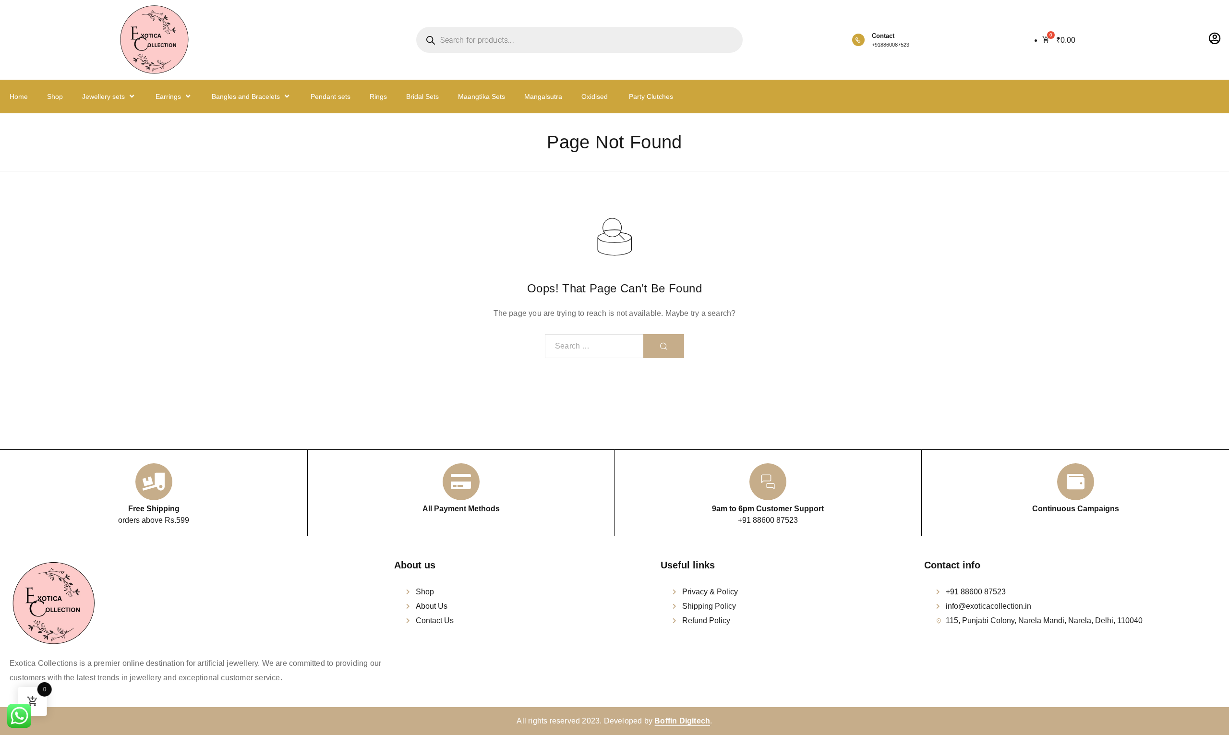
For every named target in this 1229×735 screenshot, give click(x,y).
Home (19, 96)
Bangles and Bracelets (246, 96)
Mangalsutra (543, 96)
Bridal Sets (422, 96)
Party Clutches (650, 96)
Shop (55, 96)
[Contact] (858, 40)
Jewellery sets (103, 96)
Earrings (168, 96)
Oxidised (594, 96)
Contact (883, 35)
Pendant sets (330, 96)
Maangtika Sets (481, 96)
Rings (378, 96)
